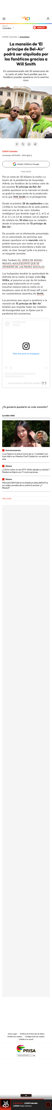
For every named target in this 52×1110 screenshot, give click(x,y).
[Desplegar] (26, 1095)
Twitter (23, 144)
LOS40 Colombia (26, 18)
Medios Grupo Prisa (26, 1055)
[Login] (48, 18)
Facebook (16, 144)
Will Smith (7, 498)
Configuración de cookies (35, 1036)
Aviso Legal (12, 1034)
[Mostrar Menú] (4, 18)
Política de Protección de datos (32, 1034)
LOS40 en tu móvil (26, 1039)
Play (48, 1104)
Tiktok (15, 1011)
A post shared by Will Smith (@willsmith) (26, 383)
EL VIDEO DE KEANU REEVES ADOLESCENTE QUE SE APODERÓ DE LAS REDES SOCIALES (23, 264)
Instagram (20, 1011)
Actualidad (24, 37)
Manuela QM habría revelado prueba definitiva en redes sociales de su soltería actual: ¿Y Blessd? (25, 485)
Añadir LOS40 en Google (28, 164)
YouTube (26, 1011)
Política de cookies (14, 1036)
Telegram (35, 144)
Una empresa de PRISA (26, 1049)
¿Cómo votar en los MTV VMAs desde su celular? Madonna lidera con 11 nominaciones (26, 470)
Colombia (6, 28)
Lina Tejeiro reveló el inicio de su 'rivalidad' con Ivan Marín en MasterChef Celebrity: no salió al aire (25, 456)
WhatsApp (29, 144)
